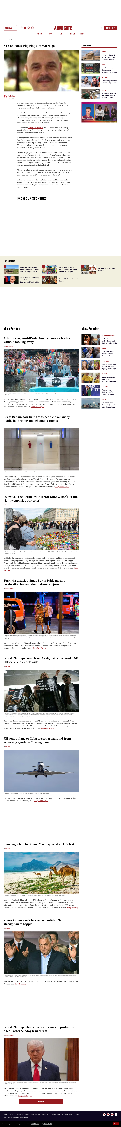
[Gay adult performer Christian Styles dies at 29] (90, 81)
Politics (39, 34)
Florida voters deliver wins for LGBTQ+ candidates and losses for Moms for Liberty (109, 394)
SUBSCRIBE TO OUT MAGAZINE (8, 27)
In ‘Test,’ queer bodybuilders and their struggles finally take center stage (109, 342)
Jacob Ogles (7, 666)
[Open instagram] (32, 28)
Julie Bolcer (12, 95)
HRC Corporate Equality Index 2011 (106, 269)
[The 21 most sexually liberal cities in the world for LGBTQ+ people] (49, 269)
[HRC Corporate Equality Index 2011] (88, 269)
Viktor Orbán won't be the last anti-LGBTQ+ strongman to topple (34, 922)
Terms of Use (47, 1124)
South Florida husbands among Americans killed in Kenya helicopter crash (29, 269)
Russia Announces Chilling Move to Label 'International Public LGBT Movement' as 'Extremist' (29, 281)
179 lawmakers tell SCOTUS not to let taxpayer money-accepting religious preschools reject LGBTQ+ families (109, 60)
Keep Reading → (37, 407)
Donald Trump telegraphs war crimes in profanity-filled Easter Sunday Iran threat (39, 1029)
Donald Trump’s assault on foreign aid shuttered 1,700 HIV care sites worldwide (41, 660)
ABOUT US (12, 1114)
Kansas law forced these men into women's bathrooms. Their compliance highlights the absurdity (109, 382)
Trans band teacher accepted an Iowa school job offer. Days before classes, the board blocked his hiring (109, 98)
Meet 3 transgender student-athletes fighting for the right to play (109, 367)
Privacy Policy (35, 1124)
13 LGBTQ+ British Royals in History (68, 280)
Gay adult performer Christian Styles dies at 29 (109, 83)
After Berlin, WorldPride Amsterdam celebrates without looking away (37, 340)
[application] (99, 112)
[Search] (101, 28)
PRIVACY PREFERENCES (57, 1114)
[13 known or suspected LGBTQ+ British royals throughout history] (49, 280)
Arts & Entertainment (108, 335)
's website (35, 127)
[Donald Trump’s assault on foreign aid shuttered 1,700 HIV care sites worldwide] (41, 690)
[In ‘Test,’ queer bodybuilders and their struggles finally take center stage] (90, 339)
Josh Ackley (7, 928)
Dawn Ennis (7, 425)
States (104, 90)
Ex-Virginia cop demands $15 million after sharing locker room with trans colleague (109, 407)
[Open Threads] (28, 28)
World (10, 40)
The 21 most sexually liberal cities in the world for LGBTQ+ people (68, 269)
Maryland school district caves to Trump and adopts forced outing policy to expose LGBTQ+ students (109, 356)
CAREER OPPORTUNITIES (23, 1114)
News (50, 34)
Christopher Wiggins (9, 588)
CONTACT (6, 1114)
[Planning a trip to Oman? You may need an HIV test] (41, 873)
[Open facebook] (21, 28)
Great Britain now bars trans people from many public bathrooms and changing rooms (37, 419)
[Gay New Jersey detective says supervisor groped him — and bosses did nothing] (90, 68)
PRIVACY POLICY (46, 1114)
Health (61, 34)
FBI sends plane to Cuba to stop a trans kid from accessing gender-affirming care (37, 740)
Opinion (82, 34)
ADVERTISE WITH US (35, 1114)
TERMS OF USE (68, 1114)
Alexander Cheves (9, 505)
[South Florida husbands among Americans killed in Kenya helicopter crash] (11, 269)
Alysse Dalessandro (9, 346)
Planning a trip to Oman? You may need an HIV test (39, 844)
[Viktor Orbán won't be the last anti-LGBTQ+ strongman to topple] (41, 952)
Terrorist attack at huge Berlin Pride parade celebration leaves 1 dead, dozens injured (34, 582)
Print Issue (105, 361)
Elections (105, 387)
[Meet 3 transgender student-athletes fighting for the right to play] (90, 365)
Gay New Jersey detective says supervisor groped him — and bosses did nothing (109, 72)
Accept (116, 1124)
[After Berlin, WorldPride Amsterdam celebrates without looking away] (41, 370)
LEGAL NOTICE (77, 1114)
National (104, 52)
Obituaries (105, 77)
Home (5, 40)
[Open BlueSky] (25, 28)
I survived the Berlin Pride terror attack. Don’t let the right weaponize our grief (41, 499)
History (72, 34)
